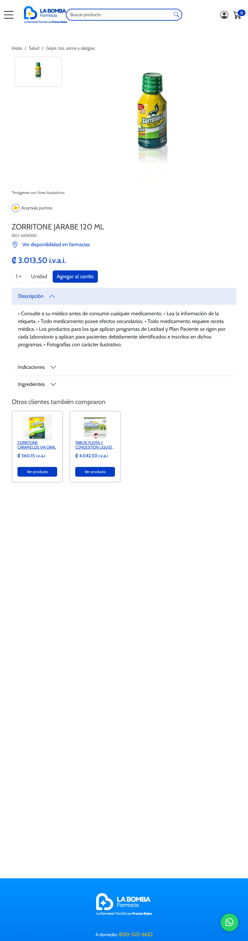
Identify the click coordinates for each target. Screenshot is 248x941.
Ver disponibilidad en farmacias (56, 244)
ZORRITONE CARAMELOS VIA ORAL (36, 445)
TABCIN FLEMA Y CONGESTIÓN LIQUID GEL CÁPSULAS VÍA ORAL (93, 449)
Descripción (31, 296)
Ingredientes (31, 384)
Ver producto (37, 471)
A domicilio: (124, 934)
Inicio (17, 48)
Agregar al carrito (75, 276)
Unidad (39, 276)
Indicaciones (31, 367)
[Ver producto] (37, 427)
